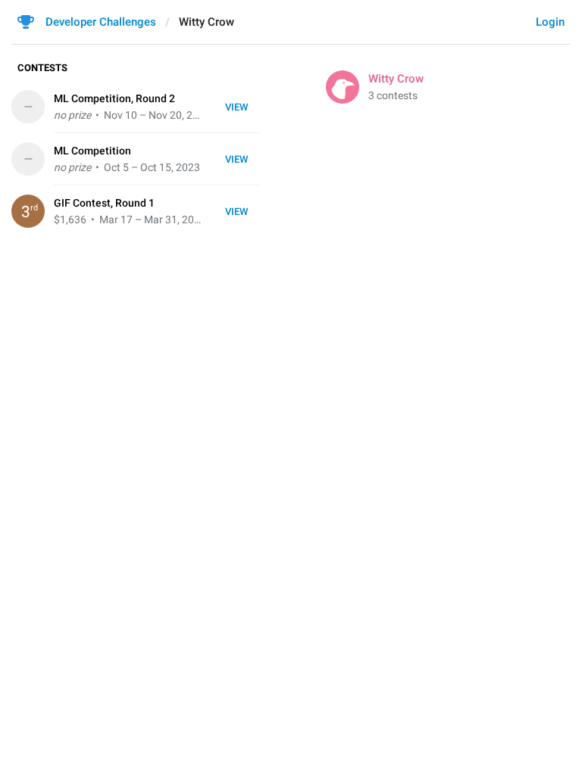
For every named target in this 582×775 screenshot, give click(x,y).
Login (550, 22)
